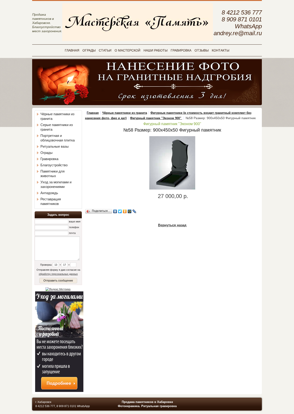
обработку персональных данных (58, 274)
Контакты (220, 50)
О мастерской (127, 50)
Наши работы (155, 50)
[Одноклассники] (124, 211)
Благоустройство (54, 165)
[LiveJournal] (134, 211)
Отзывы (202, 50)
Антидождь (49, 193)
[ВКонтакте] (115, 211)
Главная (72, 50)
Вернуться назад (172, 225)
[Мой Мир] (129, 211)
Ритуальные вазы (54, 146)
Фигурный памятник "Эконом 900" (156, 118)
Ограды (89, 50)
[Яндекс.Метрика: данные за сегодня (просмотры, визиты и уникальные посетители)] (58, 289)
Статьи (105, 50)
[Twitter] (120, 211)
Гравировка (181, 50)
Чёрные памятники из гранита (124, 113)
